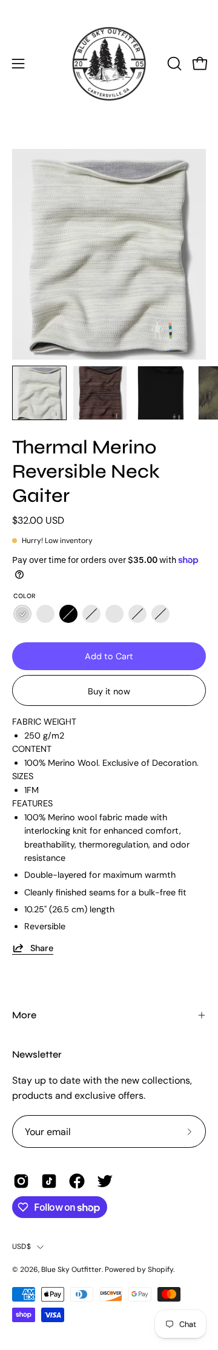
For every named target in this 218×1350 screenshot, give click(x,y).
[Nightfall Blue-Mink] (160, 614)
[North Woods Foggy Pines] (91, 614)
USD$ (21, 1246)
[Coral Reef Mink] (114, 614)
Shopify (160, 1269)
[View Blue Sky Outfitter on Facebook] (77, 1181)
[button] (173, 63)
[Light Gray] (22, 614)
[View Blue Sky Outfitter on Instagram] (21, 1181)
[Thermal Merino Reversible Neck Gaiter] (39, 393)
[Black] (68, 614)
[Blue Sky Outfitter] (109, 63)
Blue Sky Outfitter (71, 1269)
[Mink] (45, 614)
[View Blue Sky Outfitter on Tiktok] (49, 1181)
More (24, 1015)
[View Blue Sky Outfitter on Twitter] (105, 1181)
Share (41, 948)
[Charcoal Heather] (137, 614)
